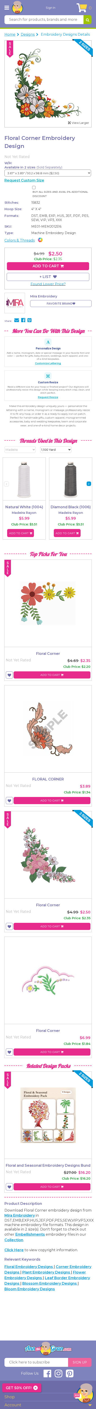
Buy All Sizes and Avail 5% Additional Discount (60, 194)
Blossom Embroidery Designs (50, 1283)
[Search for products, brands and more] (87, 19)
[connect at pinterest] (69, 1375)
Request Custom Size (24, 180)
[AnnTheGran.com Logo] (17, 7)
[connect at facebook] (47, 1375)
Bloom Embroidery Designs (29, 1289)
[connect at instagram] (58, 1375)
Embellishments (30, 1234)
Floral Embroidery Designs (29, 1267)
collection (13, 1240)
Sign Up (80, 1362)
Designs (28, 34)
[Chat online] (84, 1394)
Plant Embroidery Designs (46, 1272)
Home (9, 34)
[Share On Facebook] (23, 321)
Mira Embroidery (19, 1215)
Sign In (50, 7)
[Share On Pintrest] (29, 321)
